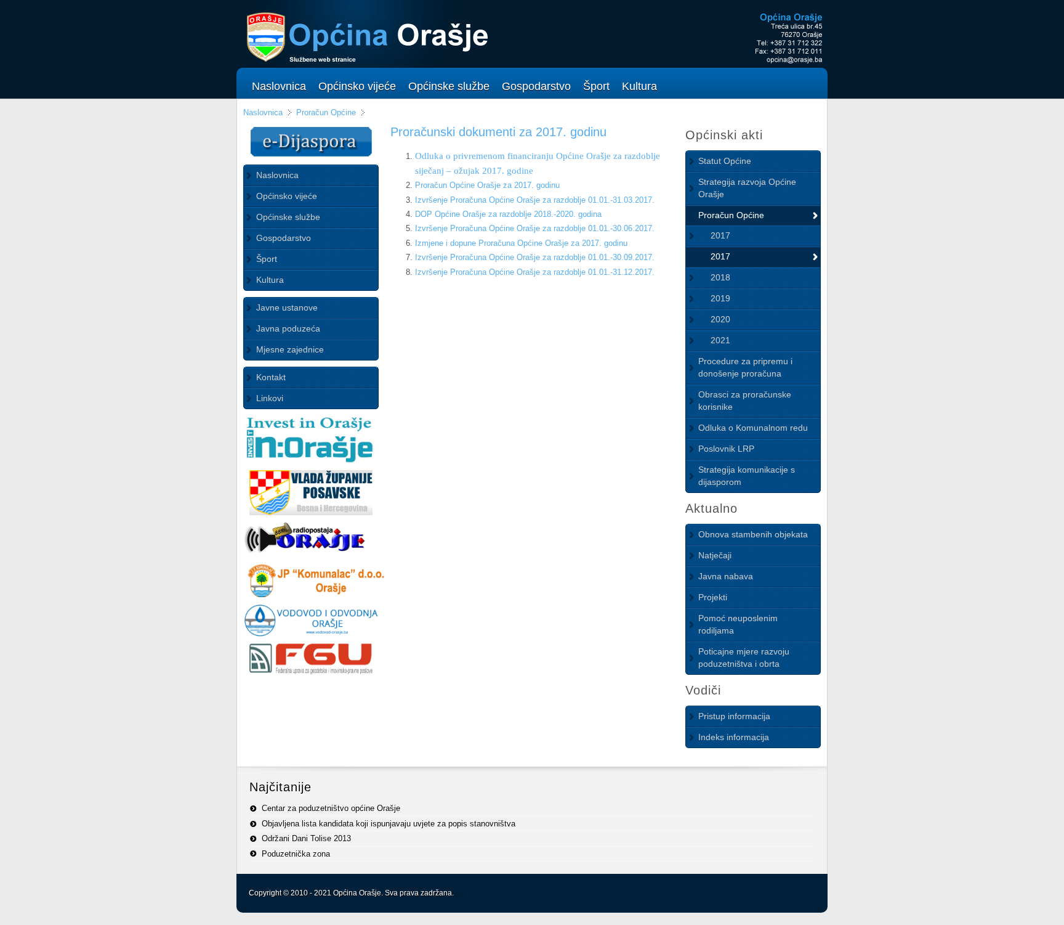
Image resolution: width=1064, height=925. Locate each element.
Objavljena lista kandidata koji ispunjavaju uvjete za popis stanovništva (388, 823)
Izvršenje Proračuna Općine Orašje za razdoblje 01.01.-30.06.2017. (535, 228)
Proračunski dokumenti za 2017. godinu (498, 132)
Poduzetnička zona (296, 853)
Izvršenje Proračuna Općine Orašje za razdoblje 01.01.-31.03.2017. (535, 200)
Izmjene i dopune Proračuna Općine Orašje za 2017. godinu (521, 243)
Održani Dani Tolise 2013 (306, 838)
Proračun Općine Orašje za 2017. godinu (487, 185)
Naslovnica (263, 112)
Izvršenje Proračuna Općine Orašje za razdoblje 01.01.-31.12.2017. (535, 272)
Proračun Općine (327, 112)
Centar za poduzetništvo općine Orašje (331, 808)
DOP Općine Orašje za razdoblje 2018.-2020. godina (508, 214)
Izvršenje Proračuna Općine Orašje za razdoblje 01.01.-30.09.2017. (535, 257)
